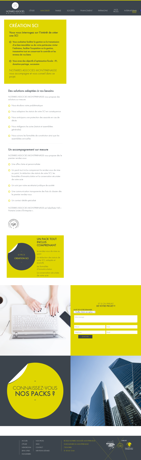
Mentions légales (5, 434)
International (130, 10)
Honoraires (26, 454)
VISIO (2, 429)
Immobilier (45, 10)
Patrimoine (103, 10)
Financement (86, 10)
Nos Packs (115, 10)
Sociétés (71, 10)
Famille (58, 10)
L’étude (32, 10)
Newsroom (26, 447)
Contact (2, 432)
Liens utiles (26, 451)
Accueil (25, 441)
